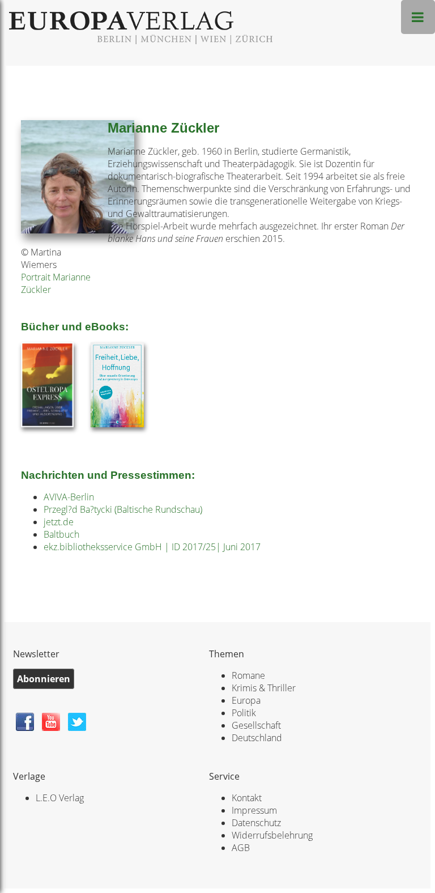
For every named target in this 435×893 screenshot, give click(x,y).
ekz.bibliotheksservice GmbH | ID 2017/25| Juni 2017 (152, 547)
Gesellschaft (256, 725)
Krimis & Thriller (264, 688)
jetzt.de (59, 522)
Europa (246, 700)
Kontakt (247, 798)
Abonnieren (43, 679)
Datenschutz (256, 823)
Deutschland (257, 738)
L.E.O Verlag (60, 798)
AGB (241, 847)
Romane (248, 675)
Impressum (254, 810)
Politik (244, 713)
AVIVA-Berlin (69, 497)
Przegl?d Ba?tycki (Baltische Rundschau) (123, 509)
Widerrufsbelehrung (272, 835)
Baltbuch (61, 534)
